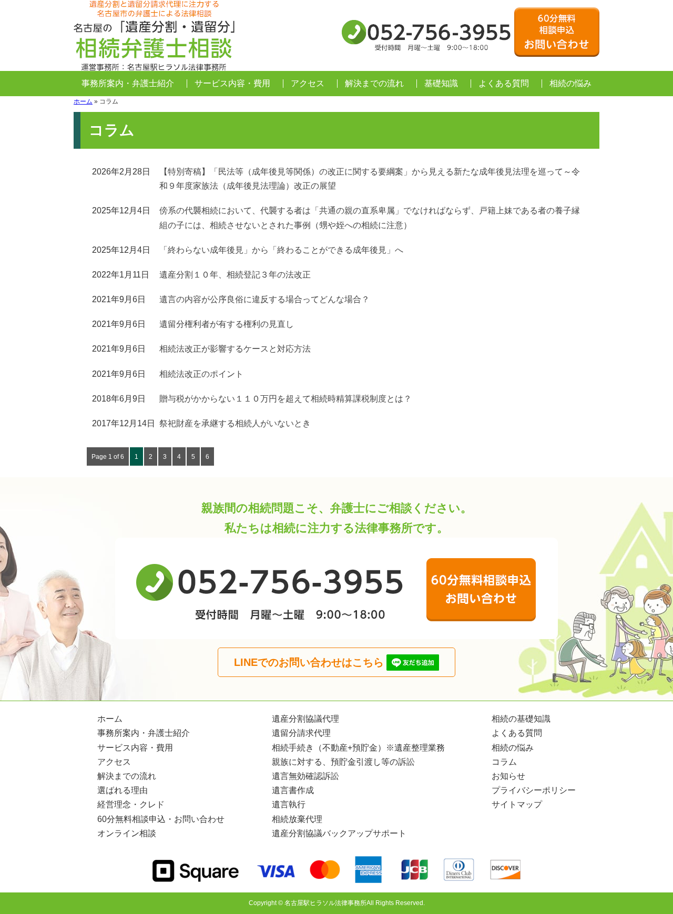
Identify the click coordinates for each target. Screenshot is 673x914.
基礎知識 (441, 83)
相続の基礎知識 (521, 718)
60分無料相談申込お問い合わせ (556, 32)
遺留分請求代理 (301, 732)
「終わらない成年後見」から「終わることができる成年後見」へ (281, 249)
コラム (504, 761)
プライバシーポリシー (534, 790)
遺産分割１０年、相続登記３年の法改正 (235, 274)
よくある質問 (503, 83)
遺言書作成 (293, 790)
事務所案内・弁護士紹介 (127, 83)
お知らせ (508, 776)
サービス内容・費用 (232, 83)
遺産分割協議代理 (305, 718)
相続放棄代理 (297, 819)
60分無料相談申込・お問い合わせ (161, 819)
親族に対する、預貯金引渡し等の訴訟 (343, 761)
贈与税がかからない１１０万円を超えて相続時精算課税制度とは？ (285, 398)
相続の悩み (570, 83)
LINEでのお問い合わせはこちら (309, 662)
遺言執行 (288, 804)
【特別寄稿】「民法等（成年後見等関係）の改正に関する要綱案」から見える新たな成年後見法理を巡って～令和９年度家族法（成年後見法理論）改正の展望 (369, 178)
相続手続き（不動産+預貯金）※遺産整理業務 (358, 747)
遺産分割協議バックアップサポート (339, 833)
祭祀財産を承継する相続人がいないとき (235, 423)
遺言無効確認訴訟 (305, 776)
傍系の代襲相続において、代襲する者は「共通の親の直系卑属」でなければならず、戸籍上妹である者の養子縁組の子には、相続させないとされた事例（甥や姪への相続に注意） (369, 217)
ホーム (83, 101)
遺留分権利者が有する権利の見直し (226, 324)
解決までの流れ (374, 83)
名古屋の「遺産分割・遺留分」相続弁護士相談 (155, 35)
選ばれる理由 (122, 790)
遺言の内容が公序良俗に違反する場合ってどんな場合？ (264, 299)
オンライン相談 (126, 833)
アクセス (307, 83)
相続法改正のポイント (201, 373)
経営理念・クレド (131, 804)
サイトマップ (517, 804)
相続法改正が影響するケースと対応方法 (235, 348)
